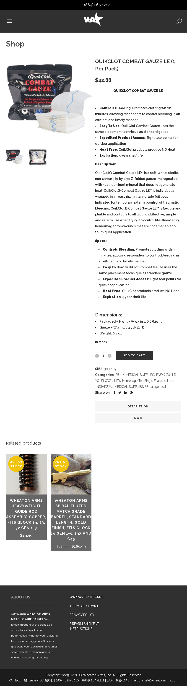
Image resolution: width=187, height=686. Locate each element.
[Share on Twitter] (119, 392)
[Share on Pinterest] (131, 392)
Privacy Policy (82, 615)
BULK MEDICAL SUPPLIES (135, 375)
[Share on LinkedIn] (125, 392)
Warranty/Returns (86, 597)
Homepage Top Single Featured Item (147, 381)
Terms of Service (84, 606)
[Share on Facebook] (114, 392)
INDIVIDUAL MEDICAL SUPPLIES (119, 386)
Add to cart (134, 355)
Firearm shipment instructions (84, 626)
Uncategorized (155, 386)
